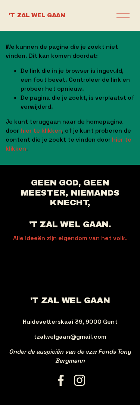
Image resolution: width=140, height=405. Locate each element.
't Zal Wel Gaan (37, 15)
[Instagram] (79, 380)
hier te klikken (41, 131)
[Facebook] (61, 380)
